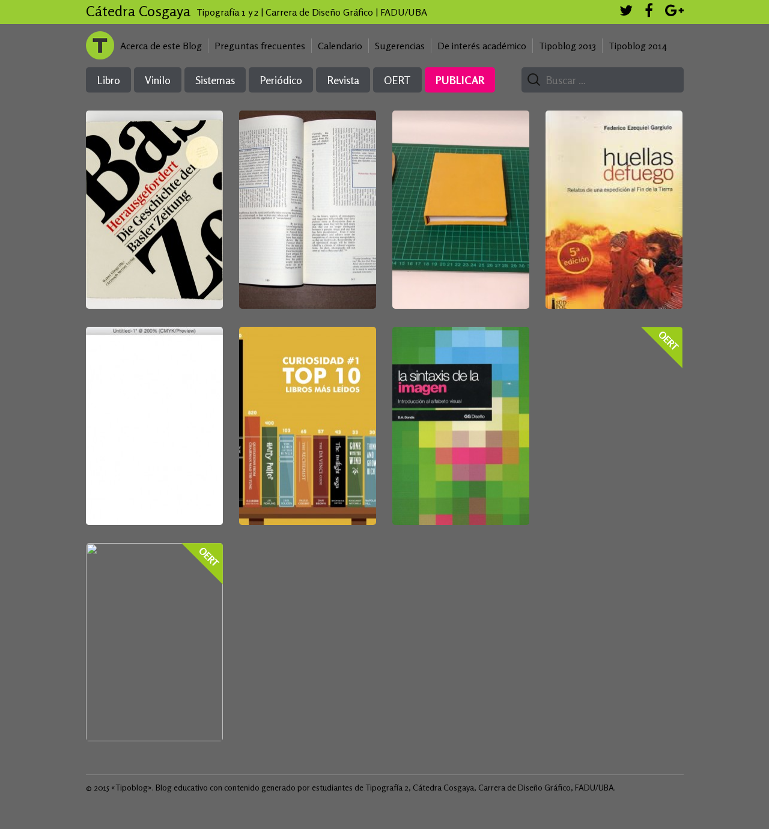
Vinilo (158, 80)
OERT (397, 80)
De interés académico (481, 46)
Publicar (460, 80)
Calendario (340, 46)
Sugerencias (400, 46)
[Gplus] (674, 12)
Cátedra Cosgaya (138, 11)
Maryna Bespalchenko (305, 196)
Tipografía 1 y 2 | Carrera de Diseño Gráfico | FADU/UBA (311, 12)
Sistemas (215, 80)
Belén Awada (306, 396)
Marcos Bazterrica (154, 401)
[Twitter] (626, 12)
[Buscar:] (597, 80)
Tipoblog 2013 (567, 46)
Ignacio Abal (459, 401)
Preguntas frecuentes (259, 46)
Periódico (281, 80)
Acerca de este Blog (161, 46)
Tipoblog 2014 (638, 46)
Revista (343, 80)
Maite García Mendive (154, 196)
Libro (108, 80)
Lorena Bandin (614, 184)
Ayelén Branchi (459, 185)
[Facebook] (649, 12)
